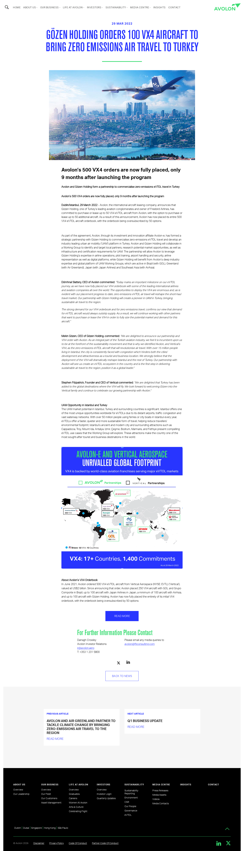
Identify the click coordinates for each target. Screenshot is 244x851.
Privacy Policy (56, 843)
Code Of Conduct (78, 843)
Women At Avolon (78, 802)
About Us (29, 7)
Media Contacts (160, 803)
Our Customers (49, 798)
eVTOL (128, 814)
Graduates (74, 793)
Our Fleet (46, 793)
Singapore (36, 827)
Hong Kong (50, 827)
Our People (130, 806)
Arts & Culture (76, 806)
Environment (131, 797)
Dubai (26, 827)
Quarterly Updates (106, 798)
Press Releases (160, 790)
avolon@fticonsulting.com (139, 644)
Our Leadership (21, 793)
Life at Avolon (73, 7)
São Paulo (63, 827)
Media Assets (159, 794)
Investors (94, 7)
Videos (156, 799)
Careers (73, 798)
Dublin (17, 827)
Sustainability (116, 7)
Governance (130, 810)
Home (17, 7)
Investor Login (104, 793)
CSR (126, 801)
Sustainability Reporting (131, 792)
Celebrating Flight (78, 811)
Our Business (49, 7)
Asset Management (51, 802)
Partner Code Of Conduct (105, 843)
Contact (174, 7)
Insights (159, 7)
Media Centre (139, 7)
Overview (18, 789)
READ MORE (55, 738)
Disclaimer (38, 843)
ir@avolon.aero (85, 648)
